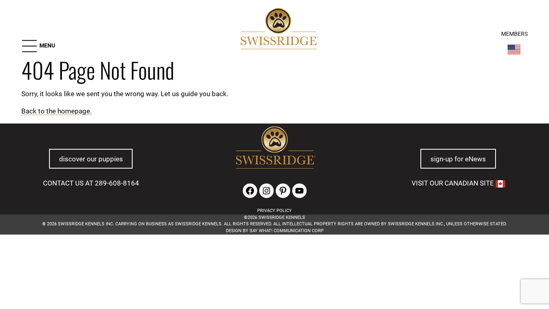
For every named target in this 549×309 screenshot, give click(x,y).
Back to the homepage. (56, 111)
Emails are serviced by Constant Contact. (213, 305)
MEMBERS (514, 34)
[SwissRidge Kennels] (278, 29)
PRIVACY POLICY (274, 210)
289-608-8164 (117, 183)
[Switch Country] (514, 49)
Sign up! (382, 285)
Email (143, 274)
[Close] (405, 262)
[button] (38, 46)
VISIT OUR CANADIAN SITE (454, 183)
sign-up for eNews (458, 159)
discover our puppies (91, 159)
